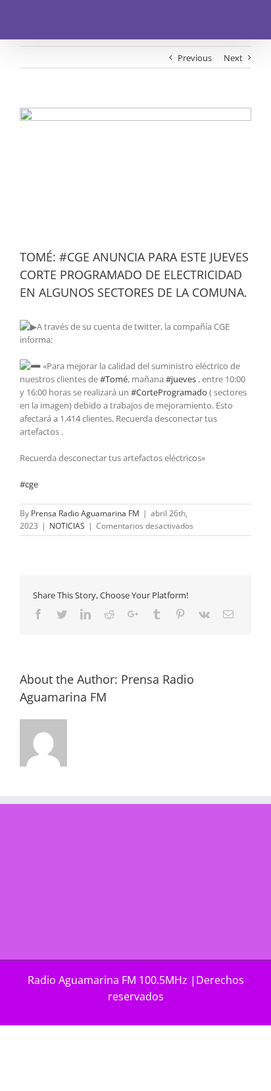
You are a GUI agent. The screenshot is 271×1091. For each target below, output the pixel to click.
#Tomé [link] (114, 379)
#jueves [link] (181, 379)
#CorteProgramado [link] (169, 392)
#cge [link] (29, 484)
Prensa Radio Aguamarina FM (85, 513)
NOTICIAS (67, 525)
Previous (195, 58)
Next (233, 58)
